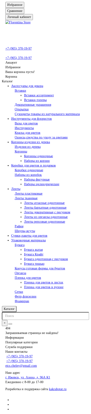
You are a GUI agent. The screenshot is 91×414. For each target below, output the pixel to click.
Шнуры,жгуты (25, 231)
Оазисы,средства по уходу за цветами (41, 137)
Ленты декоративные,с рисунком (47, 212)
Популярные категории (21, 342)
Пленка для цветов (28, 278)
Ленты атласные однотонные (44, 203)
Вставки (20, 90)
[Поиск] (10, 324)
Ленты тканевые (26, 198)
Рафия (19, 226)
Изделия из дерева (28, 147)
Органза (20, 273)
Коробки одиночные (29, 170)
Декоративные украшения (33, 104)
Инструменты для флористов (31, 118)
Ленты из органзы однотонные (46, 217)
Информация (14, 337)
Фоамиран (22, 301)
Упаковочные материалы (28, 240)
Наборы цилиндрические (41, 184)
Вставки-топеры (35, 100)
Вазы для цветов (26, 123)
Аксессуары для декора (27, 86)
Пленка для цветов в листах (43, 282)
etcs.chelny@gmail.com (21, 365)
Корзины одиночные (38, 156)
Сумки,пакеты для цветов (29, 235)
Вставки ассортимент (39, 95)
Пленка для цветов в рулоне (43, 287)
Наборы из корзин (37, 161)
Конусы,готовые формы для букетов (40, 268)
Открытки (22, 109)
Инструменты (24, 128)
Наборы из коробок (28, 175)
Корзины (21, 151)
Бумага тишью (34, 263)
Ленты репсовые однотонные (44, 221)
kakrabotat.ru (57, 389)
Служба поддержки (19, 347)
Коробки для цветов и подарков (33, 165)
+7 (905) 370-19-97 (18, 48)
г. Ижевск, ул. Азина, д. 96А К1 (27, 377)
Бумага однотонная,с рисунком (46, 259)
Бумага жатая (33, 249)
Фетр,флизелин (25, 296)
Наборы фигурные (37, 179)
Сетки (19, 292)
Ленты (15, 189)
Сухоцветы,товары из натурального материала (47, 114)
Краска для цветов (27, 132)
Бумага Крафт (33, 254)
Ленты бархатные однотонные (45, 207)
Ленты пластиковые (28, 193)
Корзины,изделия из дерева (30, 142)
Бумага (19, 245)
